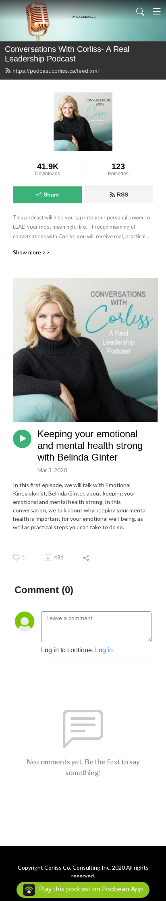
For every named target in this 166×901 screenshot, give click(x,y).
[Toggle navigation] (156, 11)
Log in (104, 650)
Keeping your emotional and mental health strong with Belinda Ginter (90, 445)
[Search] (140, 11)
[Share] (86, 557)
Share (51, 194)
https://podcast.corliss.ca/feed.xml (55, 71)
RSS (122, 194)
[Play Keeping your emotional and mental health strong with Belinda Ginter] (22, 439)
